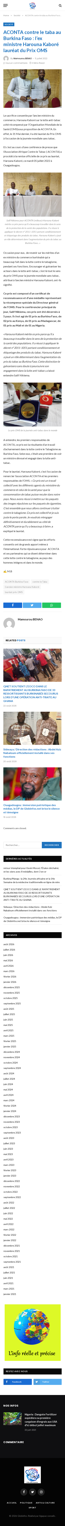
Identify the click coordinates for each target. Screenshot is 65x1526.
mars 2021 (9, 1288)
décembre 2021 (12, 1245)
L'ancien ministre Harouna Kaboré (22, 587)
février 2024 (10, 1105)
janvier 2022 (10, 1240)
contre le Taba (39, 581)
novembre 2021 (12, 1251)
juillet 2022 (9, 1207)
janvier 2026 (10, 981)
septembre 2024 (12, 1068)
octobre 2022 (11, 1191)
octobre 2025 (11, 998)
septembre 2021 (12, 1261)
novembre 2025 (12, 992)
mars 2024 (9, 1100)
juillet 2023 (9, 1143)
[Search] (60, 5)
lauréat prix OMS (14, 592)
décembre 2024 (12, 1051)
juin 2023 (8, 1148)
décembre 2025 (12, 987)
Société (9, 24)
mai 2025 (8, 1024)
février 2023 (10, 1170)
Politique (26, 1502)
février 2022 (10, 1234)
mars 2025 (9, 1035)
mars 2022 (9, 1229)
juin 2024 (8, 1084)
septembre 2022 (12, 1197)
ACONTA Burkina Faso (16, 581)
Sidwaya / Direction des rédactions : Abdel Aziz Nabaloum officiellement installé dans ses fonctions (32, 753)
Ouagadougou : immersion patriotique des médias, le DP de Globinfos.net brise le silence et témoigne (31, 808)
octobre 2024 (11, 1062)
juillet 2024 (9, 1078)
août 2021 (9, 1267)
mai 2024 (8, 1089)
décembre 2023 (12, 1116)
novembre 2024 (12, 1057)
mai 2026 (8, 960)
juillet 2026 (9, 949)
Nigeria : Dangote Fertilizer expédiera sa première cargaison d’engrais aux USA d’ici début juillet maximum (41, 1420)
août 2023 (9, 1138)
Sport (32, 1507)
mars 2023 (9, 1164)
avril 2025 (9, 1030)
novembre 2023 (12, 1121)
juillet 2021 (9, 1272)
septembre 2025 (12, 1003)
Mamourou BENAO (23, 58)
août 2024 (9, 1073)
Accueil (12, 1502)
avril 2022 (9, 1224)
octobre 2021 (11, 1256)
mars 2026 (9, 971)
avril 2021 (9, 1283)
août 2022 (9, 1202)
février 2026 (10, 976)
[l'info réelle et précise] (32, 5)
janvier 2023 (10, 1175)
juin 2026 (8, 955)
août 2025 (9, 1008)
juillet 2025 (9, 1014)
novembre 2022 (12, 1186)
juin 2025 (8, 1019)
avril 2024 (9, 1094)
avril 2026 (9, 965)
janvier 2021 (10, 1294)
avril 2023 (9, 1159)
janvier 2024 (10, 1111)
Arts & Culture (45, 1502)
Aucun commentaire (16, 63)
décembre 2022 (12, 1181)
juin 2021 (8, 1277)
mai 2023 (8, 1154)
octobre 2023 (11, 1127)
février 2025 (10, 1041)
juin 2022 (8, 1213)
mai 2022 (8, 1218)
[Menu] (5, 5)
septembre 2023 (12, 1132)
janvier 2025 (10, 1046)
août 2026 (9, 944)
